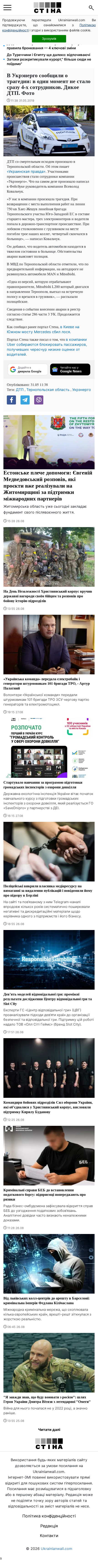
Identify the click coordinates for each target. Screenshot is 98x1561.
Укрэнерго (81, 389)
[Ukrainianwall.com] (47, 7)
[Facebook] (11, 399)
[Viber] (38, 399)
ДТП (20, 389)
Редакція (49, 1526)
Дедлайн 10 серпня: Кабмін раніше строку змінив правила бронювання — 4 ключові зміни (49, 45)
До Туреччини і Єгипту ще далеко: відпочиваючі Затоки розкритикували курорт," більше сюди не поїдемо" (49, 59)
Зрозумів (49, 38)
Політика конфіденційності (49, 1516)
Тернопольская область (48, 389)
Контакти (49, 1535)
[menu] (7, 7)
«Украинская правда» (26, 171)
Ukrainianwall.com (56, 1548)
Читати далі (49, 1429)
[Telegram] (25, 399)
